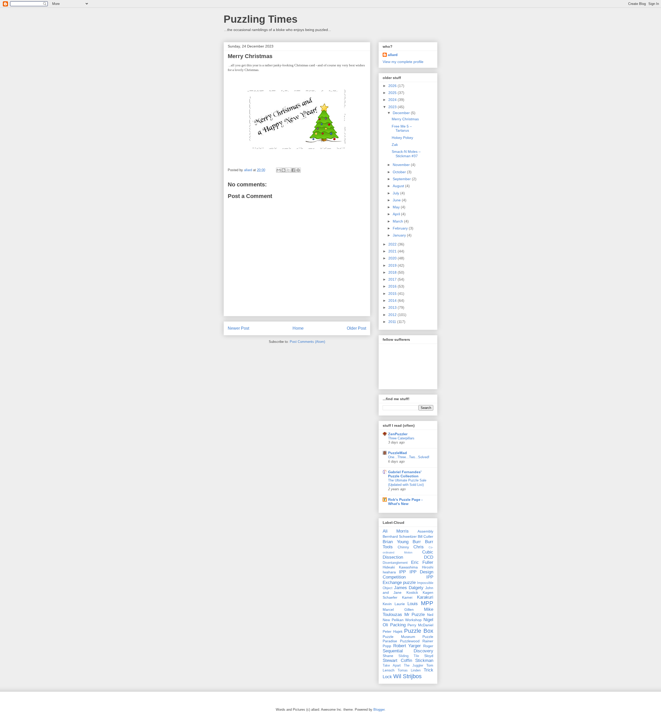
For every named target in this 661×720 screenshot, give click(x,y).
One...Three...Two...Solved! (408, 457)
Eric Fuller (422, 562)
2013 (393, 307)
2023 (393, 107)
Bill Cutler (425, 536)
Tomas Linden (409, 670)
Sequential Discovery (408, 650)
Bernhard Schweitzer (400, 536)
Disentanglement (395, 563)
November (402, 165)
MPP (427, 603)
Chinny (403, 547)
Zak (395, 145)
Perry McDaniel (420, 625)
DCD (428, 557)
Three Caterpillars (401, 438)
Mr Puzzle (414, 614)
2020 (393, 258)
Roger (428, 646)
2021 (393, 251)
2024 (393, 100)
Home (298, 328)
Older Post (356, 328)
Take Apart (392, 665)
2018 (393, 272)
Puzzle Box (418, 631)
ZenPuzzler (397, 434)
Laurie (400, 604)
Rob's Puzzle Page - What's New (405, 501)
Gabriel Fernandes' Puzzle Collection (404, 474)
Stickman (424, 660)
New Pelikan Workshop (402, 620)
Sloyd (428, 656)
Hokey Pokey (402, 138)
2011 (392, 322)
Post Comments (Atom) (307, 342)
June (397, 200)
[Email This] (278, 170)
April (397, 214)
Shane (388, 656)
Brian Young (395, 541)
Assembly (425, 531)
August (399, 186)
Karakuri (425, 597)
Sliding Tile (408, 656)
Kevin (387, 604)
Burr (417, 541)
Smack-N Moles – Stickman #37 (406, 153)
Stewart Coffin (397, 660)
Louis (412, 603)
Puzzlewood (410, 641)
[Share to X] (288, 170)
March (398, 221)
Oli (385, 624)
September (402, 179)
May (397, 207)
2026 (393, 86)
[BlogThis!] (283, 170)
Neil (430, 615)
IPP (402, 571)
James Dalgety (408, 587)
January (400, 235)
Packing (398, 624)
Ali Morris (396, 531)
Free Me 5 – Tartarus (402, 128)
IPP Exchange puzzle (408, 580)
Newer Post (238, 328)
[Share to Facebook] (293, 170)
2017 (393, 279)
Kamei (407, 597)
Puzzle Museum (399, 637)
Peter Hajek (393, 631)
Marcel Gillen (398, 609)
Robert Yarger (407, 645)
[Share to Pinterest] (298, 170)
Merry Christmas (405, 119)
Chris (418, 546)
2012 (393, 315)
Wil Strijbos (407, 676)
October (400, 172)
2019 (393, 265)
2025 (393, 93)
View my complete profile (403, 62)
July (396, 193)
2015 (393, 293)
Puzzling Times (260, 19)
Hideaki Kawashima (400, 567)
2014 (393, 300)
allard (393, 55)
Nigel (428, 619)
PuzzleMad (397, 453)
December (402, 113)
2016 (393, 286)
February (401, 228)
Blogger (378, 709)
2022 (393, 244)
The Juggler (413, 665)
